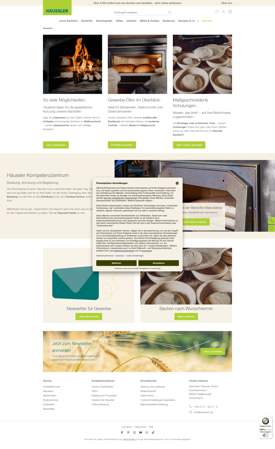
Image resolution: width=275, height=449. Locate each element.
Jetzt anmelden (213, 351)
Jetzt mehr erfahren (194, 222)
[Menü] (270, 417)
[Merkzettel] (217, 12)
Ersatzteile (48, 404)
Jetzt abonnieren (89, 316)
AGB (151, 426)
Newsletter (49, 409)
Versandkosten (129, 439)
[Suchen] (168, 12)
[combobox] (140, 12)
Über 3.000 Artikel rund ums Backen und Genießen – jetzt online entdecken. (138, 3)
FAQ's (95, 391)
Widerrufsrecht (148, 391)
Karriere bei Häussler (103, 400)
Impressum (127, 426)
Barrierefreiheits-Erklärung (154, 404)
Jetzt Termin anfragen (189, 145)
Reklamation (49, 395)
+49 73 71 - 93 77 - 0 (205, 407)
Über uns (226, 3)
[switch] (265, 435)
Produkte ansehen (122, 145)
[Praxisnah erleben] (186, 276)
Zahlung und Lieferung (152, 386)
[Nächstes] (273, 195)
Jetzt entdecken (55, 145)
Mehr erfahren (186, 316)
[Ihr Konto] (223, 12)
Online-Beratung (100, 404)
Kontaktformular (51, 386)
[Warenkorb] (230, 12)
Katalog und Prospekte (104, 395)
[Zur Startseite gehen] (57, 7)
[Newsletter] (89, 276)
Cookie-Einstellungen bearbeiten (157, 400)
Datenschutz (147, 395)
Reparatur (48, 391)
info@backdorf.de (203, 412)
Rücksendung (50, 400)
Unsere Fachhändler (102, 386)
